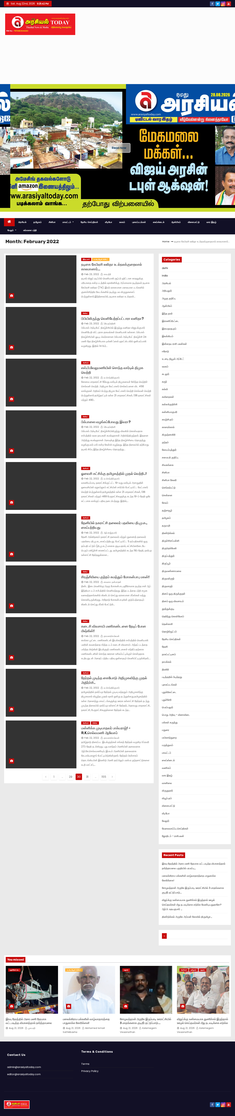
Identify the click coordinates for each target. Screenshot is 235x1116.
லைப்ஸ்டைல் (158, 222)
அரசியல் (22, 222)
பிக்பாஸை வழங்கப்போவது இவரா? (106, 422)
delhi (165, 268)
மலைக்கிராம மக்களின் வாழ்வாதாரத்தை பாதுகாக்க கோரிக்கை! (86, 1021)
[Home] (9, 222)
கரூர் (164, 382)
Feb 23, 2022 (91, 274)
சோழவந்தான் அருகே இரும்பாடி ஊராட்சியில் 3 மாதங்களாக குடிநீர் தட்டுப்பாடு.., (145, 1021)
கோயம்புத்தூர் (169, 450)
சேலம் (165, 503)
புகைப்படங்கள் (139, 222)
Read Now (119, 148)
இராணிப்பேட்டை (170, 321)
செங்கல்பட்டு (169, 487)
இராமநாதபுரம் (169, 329)
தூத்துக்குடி (168, 609)
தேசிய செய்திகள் (89, 222)
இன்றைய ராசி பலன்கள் (174, 344)
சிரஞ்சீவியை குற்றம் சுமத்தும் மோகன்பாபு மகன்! (115, 577)
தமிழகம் (37, 222)
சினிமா (52, 222)
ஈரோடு (165, 351)
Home (165, 241)
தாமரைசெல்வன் (111, 636)
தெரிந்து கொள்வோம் (173, 616)
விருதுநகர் (167, 790)
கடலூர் (165, 374)
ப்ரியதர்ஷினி (109, 323)
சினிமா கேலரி (169, 480)
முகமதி (31, 1028)
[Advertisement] (117, 60)
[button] (5, 147)
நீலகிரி (165, 669)
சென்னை (167, 495)
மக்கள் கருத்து (170, 722)
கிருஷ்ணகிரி (169, 435)
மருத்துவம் (167, 745)
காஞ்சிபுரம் (167, 419)
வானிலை (167, 783)
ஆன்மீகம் (176, 222)
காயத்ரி (107, 274)
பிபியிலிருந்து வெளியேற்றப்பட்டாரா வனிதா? (112, 318)
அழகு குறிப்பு (169, 298)
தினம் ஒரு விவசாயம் (173, 601)
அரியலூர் (167, 291)
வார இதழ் (211, 222)
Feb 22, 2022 (91, 377)
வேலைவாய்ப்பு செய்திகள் (175, 828)
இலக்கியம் (167, 336)
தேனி (165, 647)
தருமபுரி (166, 525)
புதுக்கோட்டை (169, 692)
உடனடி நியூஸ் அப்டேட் (101, 259)
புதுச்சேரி (167, 700)
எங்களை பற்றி (30, 230)
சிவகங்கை (168, 465)
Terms (85, 1064)
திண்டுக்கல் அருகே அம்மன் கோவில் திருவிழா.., (187, 917)
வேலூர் (165, 821)
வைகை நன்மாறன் (112, 582)
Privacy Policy (89, 1071)
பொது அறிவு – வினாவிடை (176, 715)
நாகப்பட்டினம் (169, 654)
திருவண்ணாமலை (171, 571)
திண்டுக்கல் (168, 533)
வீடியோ (108, 222)
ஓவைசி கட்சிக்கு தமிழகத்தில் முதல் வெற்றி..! (114, 473)
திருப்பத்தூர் (168, 556)
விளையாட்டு (194, 222)
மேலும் (11, 230)
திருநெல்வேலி (169, 548)
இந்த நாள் (86, 259)
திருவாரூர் (167, 586)
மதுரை (165, 730)
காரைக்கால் (168, 427)
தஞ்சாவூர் (167, 510)
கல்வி (165, 389)
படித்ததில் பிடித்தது (172, 677)
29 (70, 777)
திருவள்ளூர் (168, 578)
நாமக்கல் (166, 662)
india (165, 275)
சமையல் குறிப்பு (170, 457)
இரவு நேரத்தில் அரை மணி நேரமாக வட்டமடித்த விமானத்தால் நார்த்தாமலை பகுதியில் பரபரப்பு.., (29, 1023)
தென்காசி (167, 624)
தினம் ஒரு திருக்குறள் (173, 594)
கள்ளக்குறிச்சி (169, 404)
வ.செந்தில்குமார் (111, 377)
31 (87, 777)
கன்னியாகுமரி (169, 412)
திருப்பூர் (166, 563)
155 (104, 777)
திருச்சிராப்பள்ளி (170, 541)
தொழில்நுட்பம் (169, 631)
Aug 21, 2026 (16, 1028)
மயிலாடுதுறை (169, 737)
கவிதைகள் (168, 397)
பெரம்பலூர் (167, 707)
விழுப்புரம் (167, 798)
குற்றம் (165, 442)
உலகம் (122, 222)
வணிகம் (166, 768)
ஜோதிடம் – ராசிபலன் (173, 836)
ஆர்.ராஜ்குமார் (110, 532)
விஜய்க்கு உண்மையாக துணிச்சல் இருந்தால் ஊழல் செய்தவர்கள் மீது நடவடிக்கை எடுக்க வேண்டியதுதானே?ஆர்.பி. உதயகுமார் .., (191, 904)
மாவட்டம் (67, 222)
